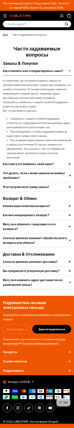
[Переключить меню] (5, 16)
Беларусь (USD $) (19, 381)
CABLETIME (20, 421)
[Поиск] (66, 24)
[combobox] (37, 24)
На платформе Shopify (44, 421)
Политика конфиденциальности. (40, 343)
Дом (5, 34)
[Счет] (62, 16)
